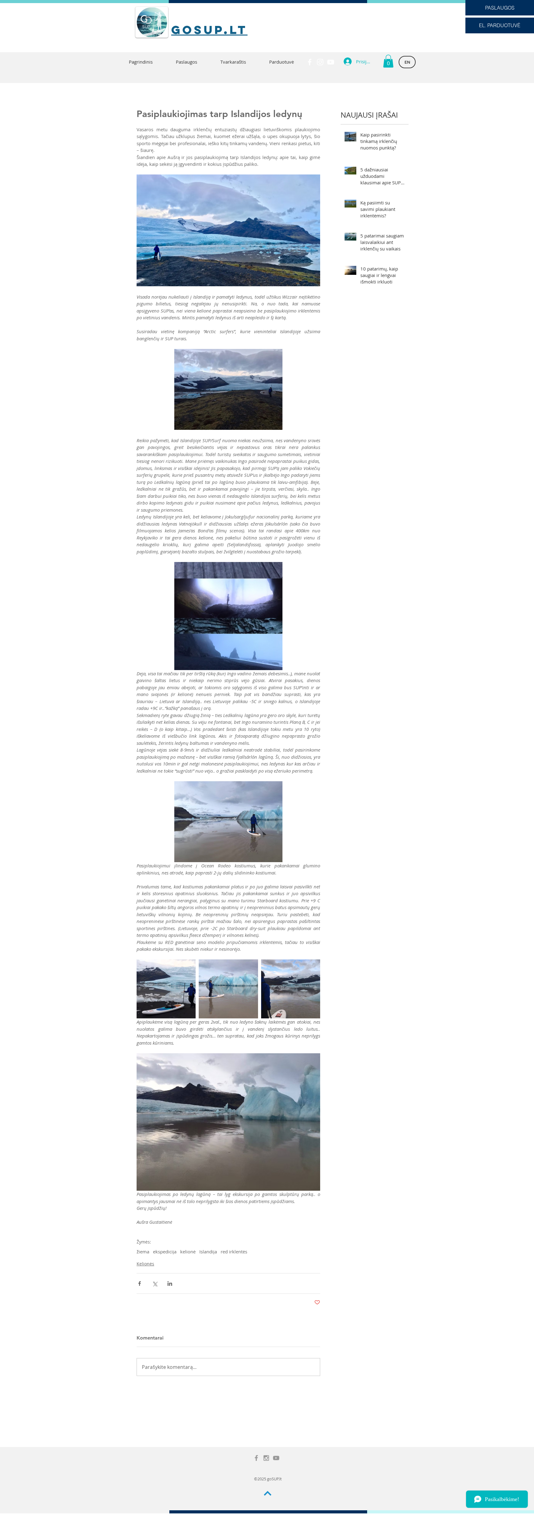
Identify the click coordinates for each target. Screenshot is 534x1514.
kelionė (188, 1251)
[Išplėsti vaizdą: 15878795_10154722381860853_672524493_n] (290, 988)
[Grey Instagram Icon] (266, 1458)
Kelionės (145, 1264)
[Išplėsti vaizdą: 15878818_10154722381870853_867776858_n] (166, 988)
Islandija (208, 1251)
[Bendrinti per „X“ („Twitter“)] (155, 1283)
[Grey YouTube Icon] (276, 1458)
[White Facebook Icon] (309, 62)
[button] (388, 61)
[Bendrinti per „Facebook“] (139, 1283)
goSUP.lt (209, 29)
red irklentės (234, 1251)
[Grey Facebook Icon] (256, 1458)
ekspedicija (164, 1251)
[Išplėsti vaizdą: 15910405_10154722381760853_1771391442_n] (228, 988)
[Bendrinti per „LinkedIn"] (170, 1283)
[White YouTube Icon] (330, 62)
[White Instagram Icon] (320, 62)
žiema (143, 1251)
